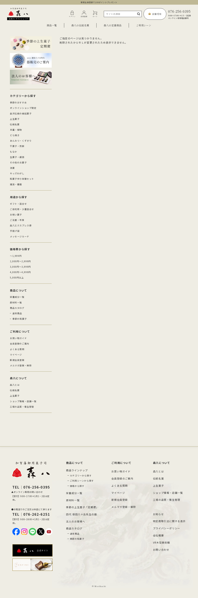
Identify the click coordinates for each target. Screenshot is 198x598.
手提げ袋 (14, 230)
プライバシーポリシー (166, 528)
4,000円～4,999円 (20, 272)
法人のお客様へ (75, 521)
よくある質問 (17, 349)
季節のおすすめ (18, 102)
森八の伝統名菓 (80, 25)
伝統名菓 (14, 124)
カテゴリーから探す (81, 475)
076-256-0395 (179, 14)
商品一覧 (52, 25)
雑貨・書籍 (16, 184)
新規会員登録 (17, 360)
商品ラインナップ (77, 470)
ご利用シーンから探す (82, 480)
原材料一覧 (16, 302)
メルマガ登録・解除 (21, 365)
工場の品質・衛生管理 (22, 406)
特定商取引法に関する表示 (169, 521)
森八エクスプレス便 (21, 225)
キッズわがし (17, 173)
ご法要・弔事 (17, 220)
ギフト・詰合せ (18, 203)
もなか (13, 151)
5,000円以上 (17, 277)
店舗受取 (157, 14)
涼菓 (12, 167)
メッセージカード (19, 236)
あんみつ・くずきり (21, 140)
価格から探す (77, 485)
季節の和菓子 (19, 318)
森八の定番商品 (112, 25)
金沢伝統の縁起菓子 (21, 113)
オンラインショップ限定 (23, 107)
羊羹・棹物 (16, 129)
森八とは (14, 384)
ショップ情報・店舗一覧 (23, 401)
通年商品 (17, 313)
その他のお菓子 (18, 162)
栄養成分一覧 (17, 296)
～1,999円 (16, 255)
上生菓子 (14, 118)
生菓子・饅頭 (17, 157)
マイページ (16, 354)
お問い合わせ (161, 549)
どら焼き (14, 135)
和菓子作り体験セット (22, 178)
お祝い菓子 (16, 214)
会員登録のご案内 (19, 343)
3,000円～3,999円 (20, 266)
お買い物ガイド (18, 338)
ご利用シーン (143, 25)
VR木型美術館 (161, 542)
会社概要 (158, 535)
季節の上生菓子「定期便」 (82, 507)
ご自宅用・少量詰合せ (22, 209)
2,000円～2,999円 (20, 261)
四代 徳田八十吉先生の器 (81, 514)
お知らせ (158, 514)
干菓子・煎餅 (17, 146)
